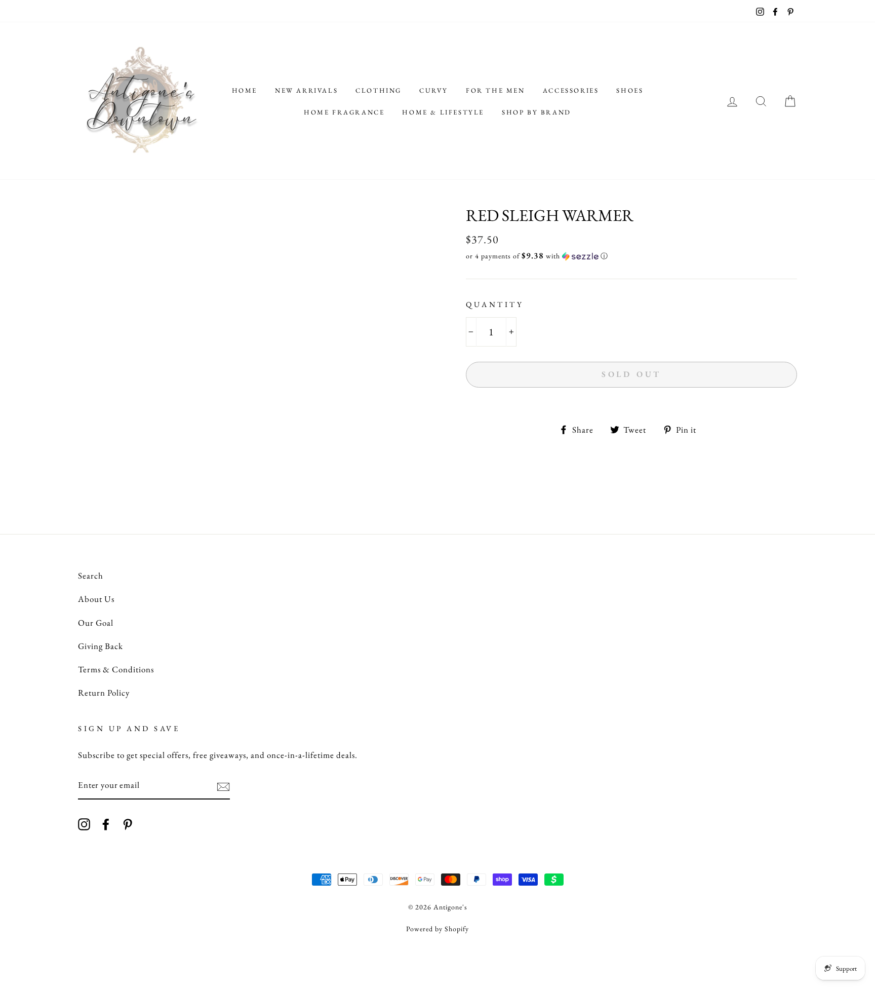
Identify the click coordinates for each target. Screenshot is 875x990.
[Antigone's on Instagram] (84, 823)
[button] (631, 256)
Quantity (495, 304)
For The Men (495, 90)
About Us (96, 598)
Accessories (571, 90)
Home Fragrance (344, 112)
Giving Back (100, 646)
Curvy (433, 90)
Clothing (378, 90)
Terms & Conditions (116, 669)
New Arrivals (306, 90)
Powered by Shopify (437, 928)
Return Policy (104, 692)
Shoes (629, 90)
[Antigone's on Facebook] (106, 823)
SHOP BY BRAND (536, 112)
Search (90, 575)
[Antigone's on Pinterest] (128, 823)
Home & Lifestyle (443, 112)
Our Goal (95, 622)
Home (244, 90)
